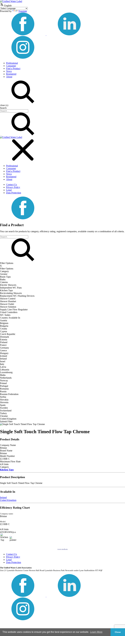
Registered (11, 74)
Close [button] (118, 632)
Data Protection (13, 192)
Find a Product (13, 68)
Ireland (3, 497)
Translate (22, 11)
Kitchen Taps (7, 469)
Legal (9, 190)
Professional (12, 63)
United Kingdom (8, 500)
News (9, 71)
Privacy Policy (13, 187)
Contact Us (11, 184)
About (9, 76)
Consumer (11, 65)
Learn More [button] (96, 632)
